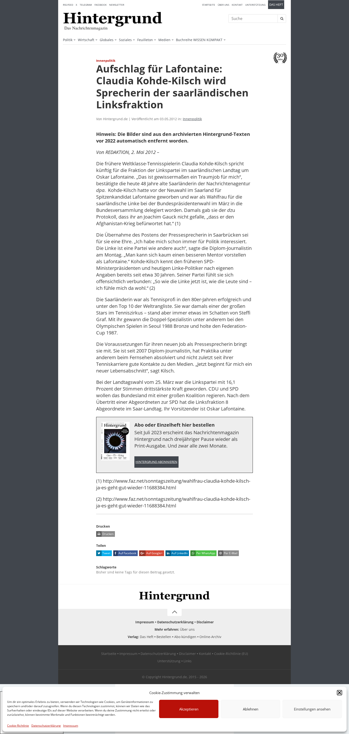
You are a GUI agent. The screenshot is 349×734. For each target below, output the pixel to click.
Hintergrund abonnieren (156, 462)
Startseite (208, 4)
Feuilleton (145, 40)
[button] (339, 692)
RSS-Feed (68, 4)
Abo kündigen (185, 636)
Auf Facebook (127, 553)
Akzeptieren (188, 709)
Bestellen (163, 636)
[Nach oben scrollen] (174, 612)
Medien (164, 40)
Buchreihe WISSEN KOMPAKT (199, 40)
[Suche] (282, 18)
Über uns (223, 4)
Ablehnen (250, 709)
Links (188, 661)
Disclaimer (205, 622)
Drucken (107, 534)
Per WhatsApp (205, 553)
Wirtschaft (86, 40)
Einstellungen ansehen (312, 709)
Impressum (70, 726)
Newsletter (116, 4)
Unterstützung (255, 4)
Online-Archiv (210, 636)
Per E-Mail (230, 553)
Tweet (106, 553)
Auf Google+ (154, 553)
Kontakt (237, 4)
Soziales (125, 40)
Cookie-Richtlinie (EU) (231, 653)
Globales (106, 40)
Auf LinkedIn (179, 553)
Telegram (86, 4)
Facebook (100, 4)
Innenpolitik (192, 119)
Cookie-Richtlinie (18, 726)
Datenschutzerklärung (46, 726)
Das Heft (276, 5)
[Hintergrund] (113, 19)
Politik (67, 40)
